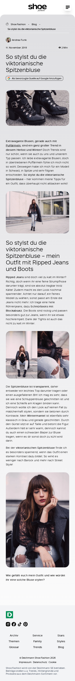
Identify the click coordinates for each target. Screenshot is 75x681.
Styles (61, 641)
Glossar (14, 647)
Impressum (25, 662)
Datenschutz (40, 662)
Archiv (14, 635)
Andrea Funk (19, 40)
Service (38, 635)
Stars (61, 635)
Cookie (52, 662)
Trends (37, 647)
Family (37, 641)
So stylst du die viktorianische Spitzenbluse (32, 29)
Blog (34, 24)
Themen (14, 641)
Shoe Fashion (18, 24)
